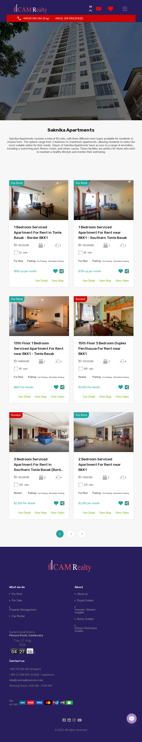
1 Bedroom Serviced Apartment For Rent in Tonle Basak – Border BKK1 (38, 232)
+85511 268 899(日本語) (69, 18)
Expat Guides (85, 600)
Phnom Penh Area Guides (86, 629)
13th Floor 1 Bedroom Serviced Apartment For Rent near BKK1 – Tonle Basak (38, 348)
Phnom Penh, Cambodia (26, 633)
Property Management (22, 609)
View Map (58, 280)
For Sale (17, 600)
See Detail (41, 280)
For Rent (17, 593)
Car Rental (18, 616)
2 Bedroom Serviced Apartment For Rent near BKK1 (99, 464)
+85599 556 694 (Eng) (36, 18)
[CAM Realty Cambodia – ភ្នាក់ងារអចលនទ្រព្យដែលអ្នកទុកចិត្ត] (30, 9)
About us (82, 593)
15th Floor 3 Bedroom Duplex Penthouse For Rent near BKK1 (102, 348)
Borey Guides (85, 618)
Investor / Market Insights (85, 611)
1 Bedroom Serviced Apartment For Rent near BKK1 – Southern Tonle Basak (102, 232)
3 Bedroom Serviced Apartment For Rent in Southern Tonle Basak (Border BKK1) (39, 465)
